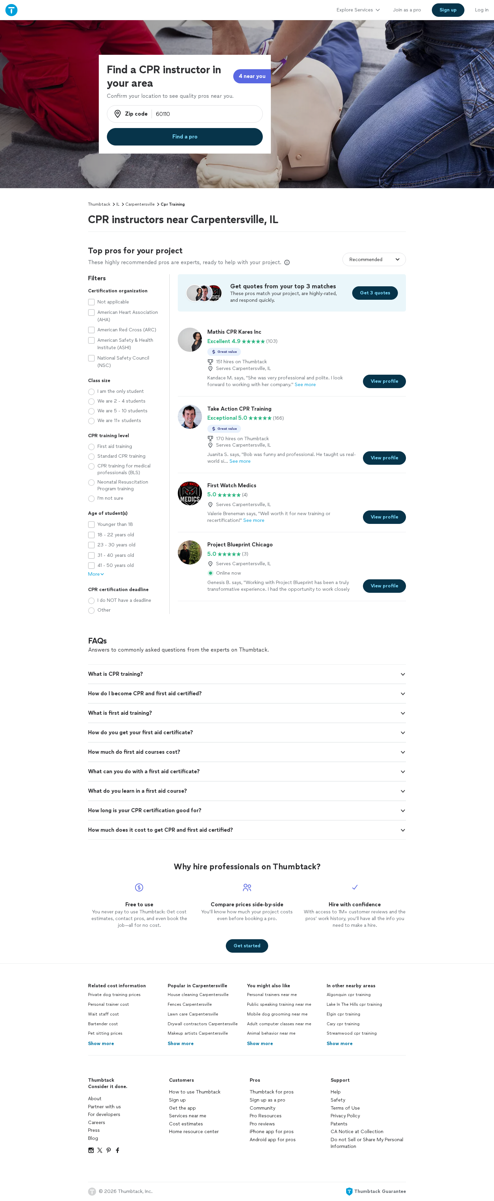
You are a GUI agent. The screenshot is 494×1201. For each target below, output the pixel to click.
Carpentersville (140, 204)
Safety (338, 1100)
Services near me (187, 1116)
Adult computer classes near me (279, 1024)
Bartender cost (103, 1024)
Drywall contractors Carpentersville (203, 1024)
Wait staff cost (103, 1014)
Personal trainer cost (108, 1004)
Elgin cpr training (343, 1014)
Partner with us (104, 1107)
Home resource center (194, 1131)
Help (336, 1092)
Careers (96, 1122)
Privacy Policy (345, 1116)
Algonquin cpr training (349, 994)
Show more (101, 1043)
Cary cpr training (343, 1024)
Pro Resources (266, 1116)
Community (262, 1108)
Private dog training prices (114, 994)
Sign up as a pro (267, 1100)
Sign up (177, 1100)
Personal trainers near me (272, 994)
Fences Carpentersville (190, 1004)
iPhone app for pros (272, 1131)
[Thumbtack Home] (11, 10)
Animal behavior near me (271, 1033)
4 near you (252, 76)
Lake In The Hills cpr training (354, 1004)
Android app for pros (273, 1140)
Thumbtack (99, 204)
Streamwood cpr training (352, 1033)
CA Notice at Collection (357, 1131)
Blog (93, 1138)
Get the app (182, 1108)
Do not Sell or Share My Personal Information (367, 1143)
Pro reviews (262, 1124)
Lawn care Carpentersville (193, 1014)
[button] (247, 674)
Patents (339, 1124)
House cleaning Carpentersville (198, 994)
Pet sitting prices (105, 1033)
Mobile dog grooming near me (277, 1014)
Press (94, 1130)
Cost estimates (186, 1124)
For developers (104, 1114)
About (94, 1099)
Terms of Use (345, 1108)
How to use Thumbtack (194, 1092)
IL (117, 204)
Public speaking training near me (279, 1004)
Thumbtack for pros (272, 1092)
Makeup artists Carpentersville (198, 1033)
